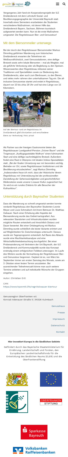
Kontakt (60, 332)
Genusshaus (58, 306)
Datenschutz (58, 325)
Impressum (59, 319)
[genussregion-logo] (16, 4)
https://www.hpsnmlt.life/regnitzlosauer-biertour (30, 286)
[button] (57, 4)
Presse (61, 312)
